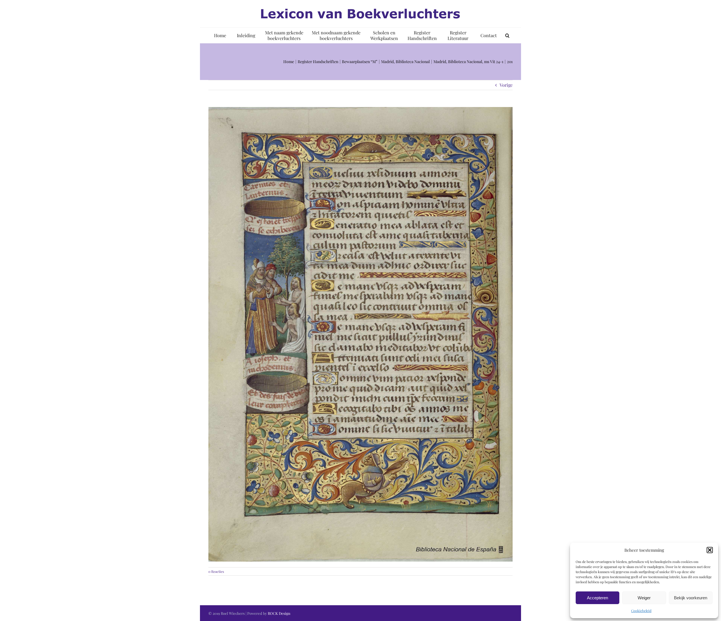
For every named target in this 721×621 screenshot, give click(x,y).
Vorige (506, 85)
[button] (710, 550)
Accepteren (597, 597)
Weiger (644, 597)
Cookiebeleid (641, 610)
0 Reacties (216, 571)
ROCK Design (279, 613)
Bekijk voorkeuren (690, 597)
